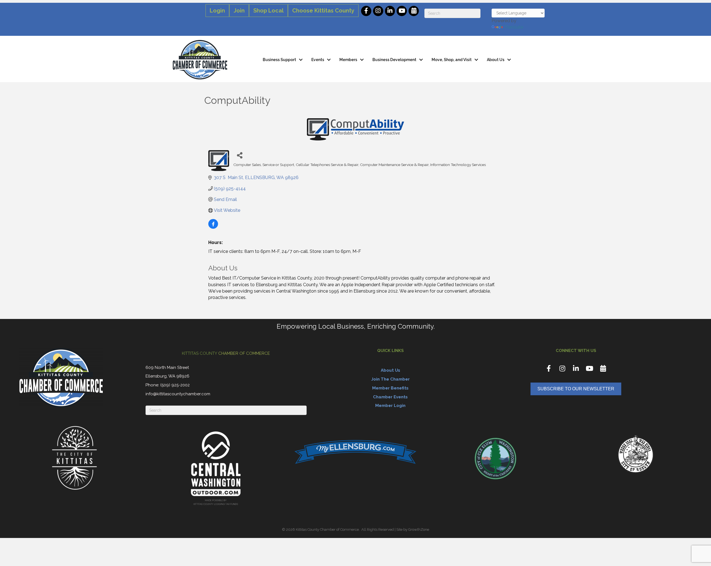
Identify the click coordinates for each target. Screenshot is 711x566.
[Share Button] (239, 155)
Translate (513, 27)
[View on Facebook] (213, 227)
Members (348, 59)
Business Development (394, 59)
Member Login (390, 405)
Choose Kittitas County (323, 10)
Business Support (279, 59)
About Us (495, 59)
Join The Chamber (390, 379)
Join (239, 10)
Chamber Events (390, 396)
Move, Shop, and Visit (452, 59)
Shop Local (268, 10)
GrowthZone (418, 529)
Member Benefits (390, 388)
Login (217, 10)
